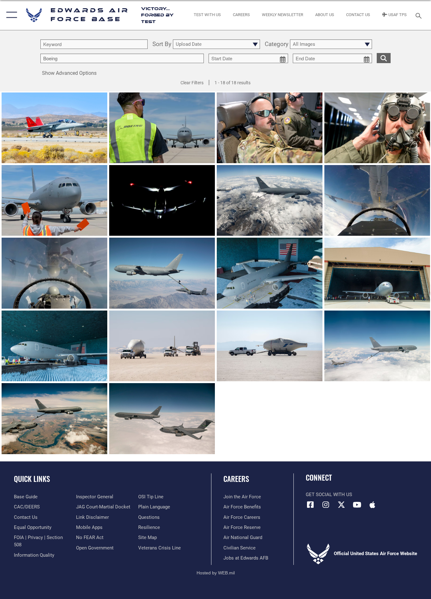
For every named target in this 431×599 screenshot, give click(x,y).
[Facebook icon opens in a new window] (310, 504)
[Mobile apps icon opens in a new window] (372, 504)
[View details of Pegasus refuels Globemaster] (54, 418)
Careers (236, 478)
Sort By (161, 44)
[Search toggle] (419, 15)
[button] (10, 15)
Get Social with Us (329, 494)
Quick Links (32, 478)
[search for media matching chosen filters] (384, 57)
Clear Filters (192, 82)
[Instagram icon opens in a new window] (326, 504)
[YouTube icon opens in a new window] (357, 504)
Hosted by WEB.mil (216, 572)
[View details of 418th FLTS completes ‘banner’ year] (162, 273)
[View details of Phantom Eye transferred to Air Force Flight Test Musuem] (162, 346)
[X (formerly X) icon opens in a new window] (341, 504)
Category (276, 44)
